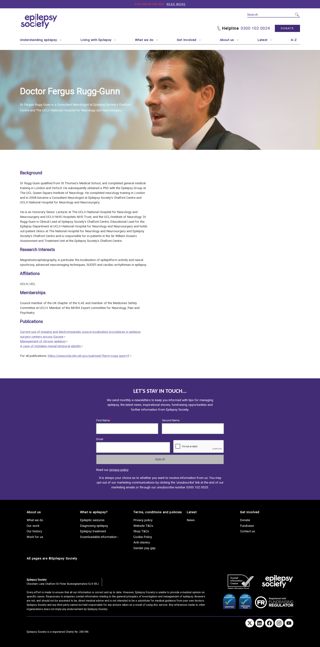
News (191, 520)
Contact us (247, 531)
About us (227, 40)
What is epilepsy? (94, 512)
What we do (144, 40)
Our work (33, 526)
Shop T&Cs (141, 531)
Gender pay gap (144, 548)
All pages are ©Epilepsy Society (52, 558)
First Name (103, 419)
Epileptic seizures (92, 520)
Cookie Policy (142, 537)
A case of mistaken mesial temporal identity (50, 346)
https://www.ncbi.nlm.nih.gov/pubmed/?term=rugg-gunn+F (89, 356)
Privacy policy (142, 520)
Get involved (249, 512)
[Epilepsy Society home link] (39, 21)
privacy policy (119, 470)
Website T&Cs (143, 526)
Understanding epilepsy (38, 40)
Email (100, 438)
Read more (176, 4)
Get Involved (186, 40)
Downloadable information (98, 537)
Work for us (35, 537)
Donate (287, 28)
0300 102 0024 (255, 28)
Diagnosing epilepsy (94, 526)
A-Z (294, 40)
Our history (34, 531)
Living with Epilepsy (96, 40)
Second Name (171, 419)
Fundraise (247, 526)
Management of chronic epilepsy (43, 341)
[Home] (277, 582)
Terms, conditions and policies (157, 512)
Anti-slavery (141, 542)
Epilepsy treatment (93, 531)
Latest (263, 40)
